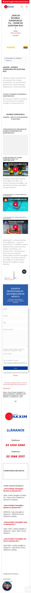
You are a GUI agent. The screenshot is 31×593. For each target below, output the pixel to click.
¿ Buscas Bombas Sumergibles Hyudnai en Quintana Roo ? (13, 506)
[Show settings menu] (17, 280)
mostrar (8, 60)
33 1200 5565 (15, 445)
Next (26, 47)
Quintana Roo (6, 388)
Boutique (15, 375)
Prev (5, 47)
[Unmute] (13, 280)
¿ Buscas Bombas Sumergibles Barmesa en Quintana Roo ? (13, 490)
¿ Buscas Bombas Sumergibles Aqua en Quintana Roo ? (15, 523)
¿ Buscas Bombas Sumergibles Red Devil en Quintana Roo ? (14, 540)
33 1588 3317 (15, 456)
